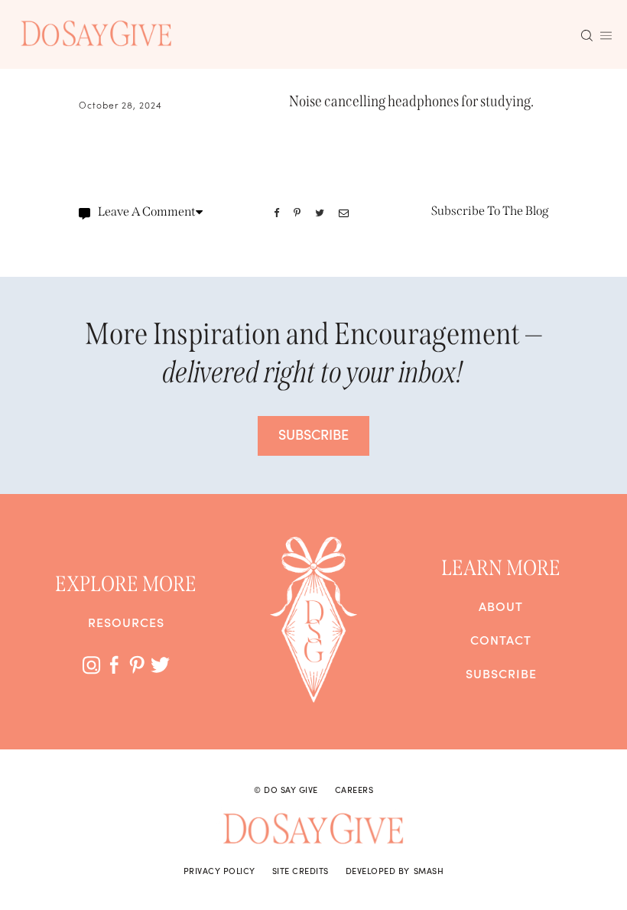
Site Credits (300, 870)
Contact (500, 639)
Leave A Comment (147, 211)
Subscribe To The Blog (490, 210)
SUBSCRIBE (313, 434)
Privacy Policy (219, 870)
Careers (354, 789)
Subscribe (501, 673)
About (501, 605)
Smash (429, 870)
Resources (126, 621)
